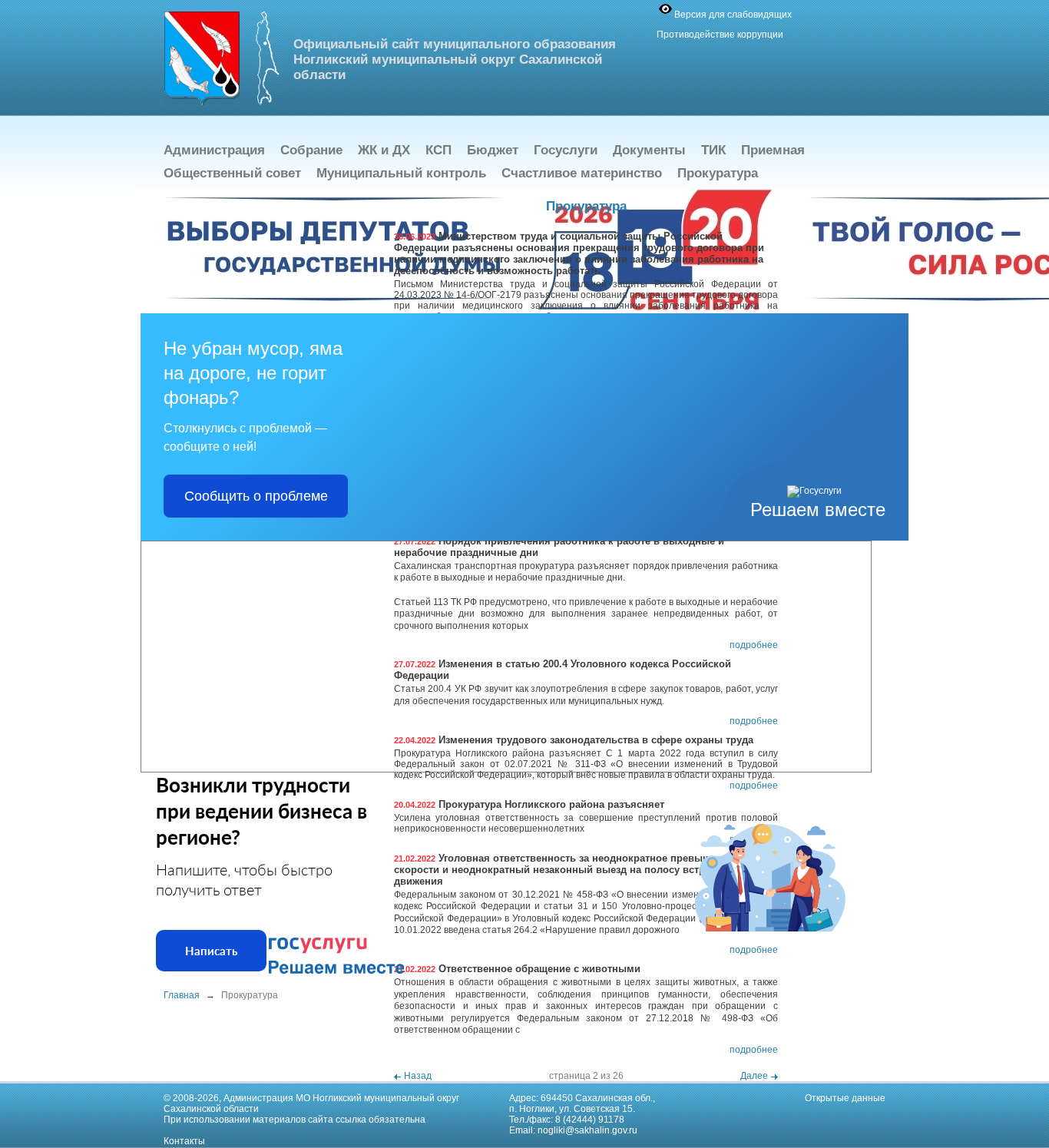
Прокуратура (717, 173)
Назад (418, 1075)
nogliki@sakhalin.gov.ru (587, 1130)
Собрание (311, 150)
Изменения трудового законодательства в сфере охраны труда (573, 740)
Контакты (184, 1141)
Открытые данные (845, 1098)
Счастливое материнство (581, 173)
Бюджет (492, 150)
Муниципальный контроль (401, 173)
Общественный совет (232, 173)
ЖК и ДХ (384, 150)
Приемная (773, 150)
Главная (182, 995)
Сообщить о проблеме (256, 496)
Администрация (214, 150)
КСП (438, 150)
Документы (649, 150)
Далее (754, 1075)
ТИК (713, 150)
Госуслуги (565, 150)
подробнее (754, 645)
